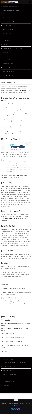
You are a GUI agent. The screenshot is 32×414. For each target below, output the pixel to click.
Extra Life (7, 320)
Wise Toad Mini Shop (8, 71)
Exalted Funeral (7, 33)
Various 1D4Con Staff (8, 75)
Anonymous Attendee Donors (11, 10)
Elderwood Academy (8, 29)
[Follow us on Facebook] (14, 409)
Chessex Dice (6, 14)
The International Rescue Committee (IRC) (16, 337)
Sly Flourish (6, 385)
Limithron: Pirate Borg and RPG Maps (12, 48)
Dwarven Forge (7, 25)
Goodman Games (7, 37)
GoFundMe (15, 323)
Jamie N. (5, 44)
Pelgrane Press (7, 56)
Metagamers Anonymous (9, 374)
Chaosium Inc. (6, 17)
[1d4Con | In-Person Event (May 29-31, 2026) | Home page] (12, 2)
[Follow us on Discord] (11, 409)
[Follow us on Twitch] (20, 409)
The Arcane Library (8, 63)
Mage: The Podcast (8, 370)
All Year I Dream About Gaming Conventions (14, 362)
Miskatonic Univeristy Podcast (11, 378)
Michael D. (5, 52)
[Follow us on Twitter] (17, 409)
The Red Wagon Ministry (15, 341)
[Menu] (30, 2)
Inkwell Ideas (6, 40)
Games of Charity (21, 90)
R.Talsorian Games (8, 59)
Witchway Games (7, 67)
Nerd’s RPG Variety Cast (9, 382)
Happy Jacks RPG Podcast (10, 366)
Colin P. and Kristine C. (8, 21)
